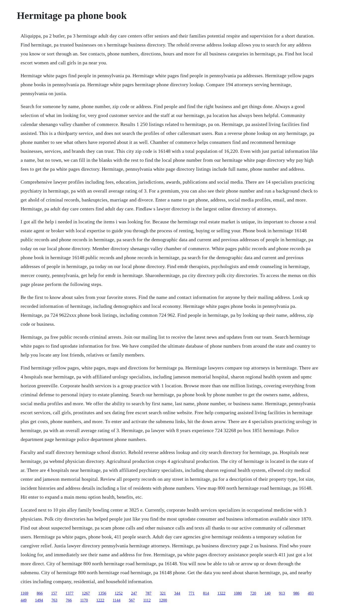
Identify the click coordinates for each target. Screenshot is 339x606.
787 (148, 593)
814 (206, 593)
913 (282, 593)
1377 (69, 593)
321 (163, 593)
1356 (102, 593)
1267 (86, 593)
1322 (221, 593)
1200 (163, 600)
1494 (39, 600)
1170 (84, 600)
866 (40, 593)
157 (54, 593)
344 (177, 593)
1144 (116, 600)
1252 (119, 593)
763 (54, 600)
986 (296, 593)
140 (268, 593)
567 (132, 600)
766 (69, 600)
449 (24, 600)
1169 (24, 593)
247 (134, 593)
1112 (147, 600)
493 (311, 593)
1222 (100, 600)
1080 (238, 593)
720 (253, 593)
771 (192, 593)
